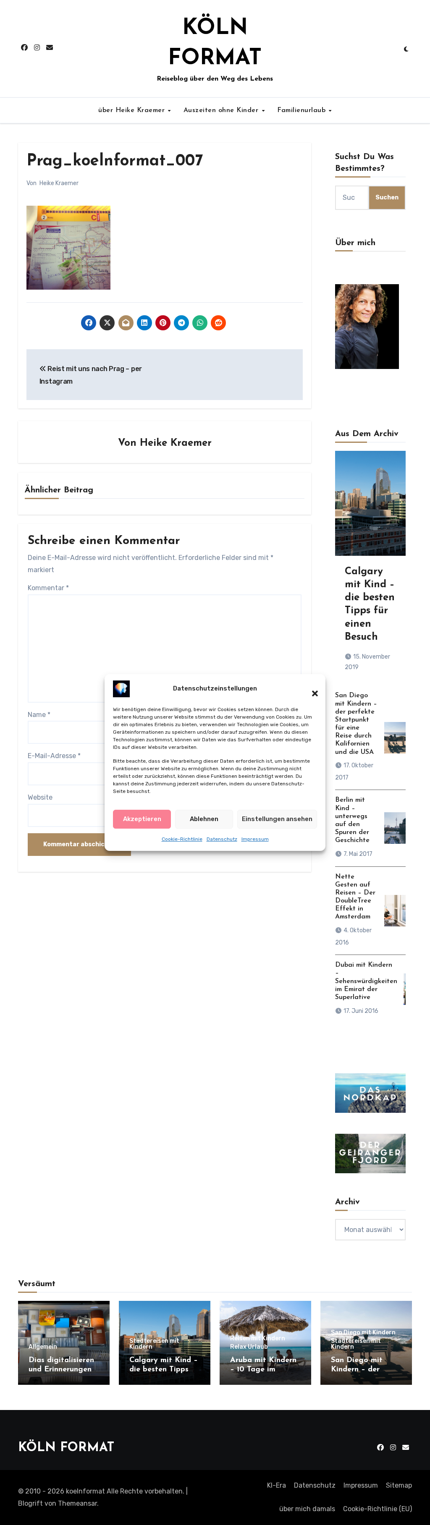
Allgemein (43, 1347)
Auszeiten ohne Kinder (222, 110)
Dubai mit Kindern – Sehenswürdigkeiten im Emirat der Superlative (366, 981)
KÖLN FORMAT (66, 1447)
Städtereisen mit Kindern (154, 1344)
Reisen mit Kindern (257, 1339)
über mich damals (307, 1509)
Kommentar (48, 588)
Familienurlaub (302, 110)
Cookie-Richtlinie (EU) (377, 1509)
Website (40, 797)
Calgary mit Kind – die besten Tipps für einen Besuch (163, 1369)
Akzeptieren (142, 819)
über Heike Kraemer (132, 110)
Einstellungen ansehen (277, 819)
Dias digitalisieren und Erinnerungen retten (61, 1369)
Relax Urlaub (249, 1347)
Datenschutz (222, 839)
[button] (310, 689)
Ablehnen (204, 819)
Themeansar (77, 1503)
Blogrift (30, 1503)
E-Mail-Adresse (54, 756)
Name (39, 715)
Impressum (255, 839)
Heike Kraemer (59, 183)
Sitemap (399, 1485)
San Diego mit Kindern (363, 1333)
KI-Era (276, 1485)
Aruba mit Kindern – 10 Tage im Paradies (263, 1369)
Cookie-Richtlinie (182, 839)
